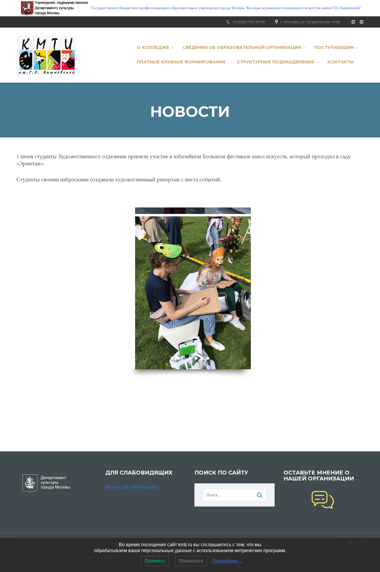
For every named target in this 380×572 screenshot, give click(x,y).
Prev (136, 288)
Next (243, 288)
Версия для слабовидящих (132, 486)
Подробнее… (227, 560)
